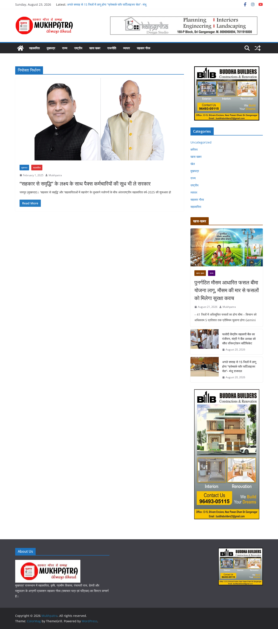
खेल (192, 164)
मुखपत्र (51, 48)
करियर (194, 149)
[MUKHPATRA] (47, 563)
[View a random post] (257, 48)
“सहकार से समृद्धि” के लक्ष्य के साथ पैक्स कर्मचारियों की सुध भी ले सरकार (85, 183)
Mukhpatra (55, 175)
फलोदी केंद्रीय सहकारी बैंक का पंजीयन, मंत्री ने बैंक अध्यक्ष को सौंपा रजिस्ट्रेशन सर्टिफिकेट (239, 338)
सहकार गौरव (143, 48)
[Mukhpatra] (20, 48)
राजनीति (111, 48)
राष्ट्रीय (78, 48)
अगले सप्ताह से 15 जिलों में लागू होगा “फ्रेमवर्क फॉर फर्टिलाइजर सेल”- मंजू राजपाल (239, 366)
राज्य (64, 48)
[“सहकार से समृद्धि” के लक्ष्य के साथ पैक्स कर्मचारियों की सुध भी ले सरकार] (99, 119)
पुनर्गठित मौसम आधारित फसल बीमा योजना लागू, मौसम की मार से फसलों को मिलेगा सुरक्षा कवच (226, 290)
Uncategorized (201, 142)
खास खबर (94, 48)
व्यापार (126, 48)
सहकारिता (34, 48)
